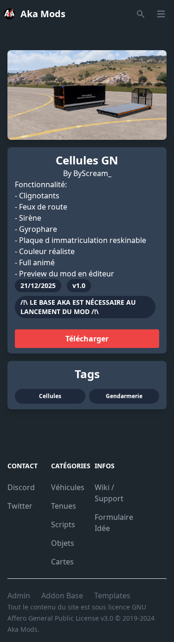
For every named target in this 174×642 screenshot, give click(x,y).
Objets (62, 543)
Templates (112, 595)
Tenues (63, 506)
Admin (18, 595)
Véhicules (67, 487)
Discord (21, 487)
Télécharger (87, 339)
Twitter (19, 506)
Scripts (63, 524)
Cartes (62, 562)
